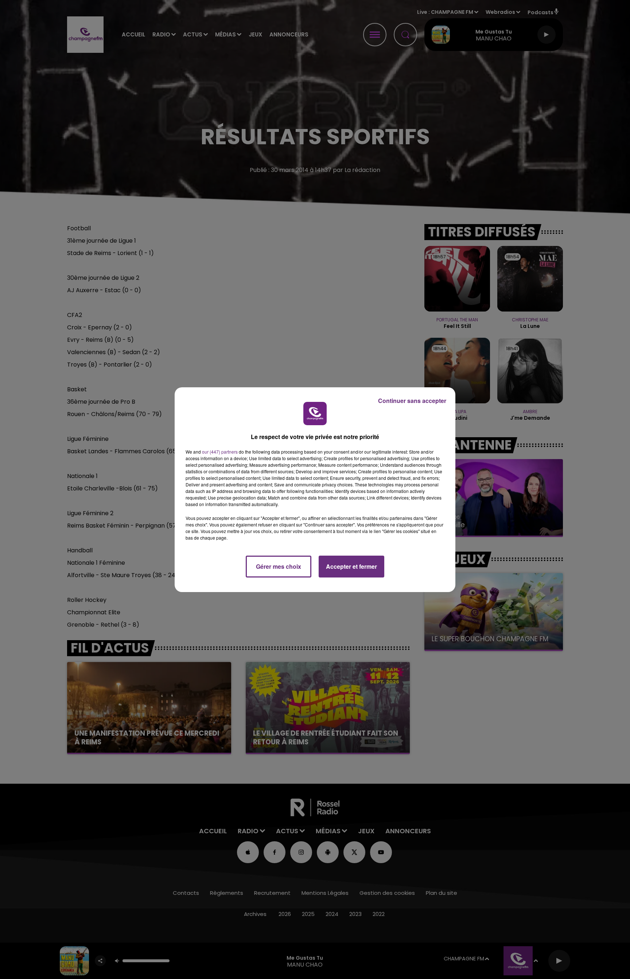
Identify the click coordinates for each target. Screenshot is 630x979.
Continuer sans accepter (412, 400)
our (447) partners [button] (220, 452)
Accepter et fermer (351, 566)
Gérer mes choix (278, 566)
